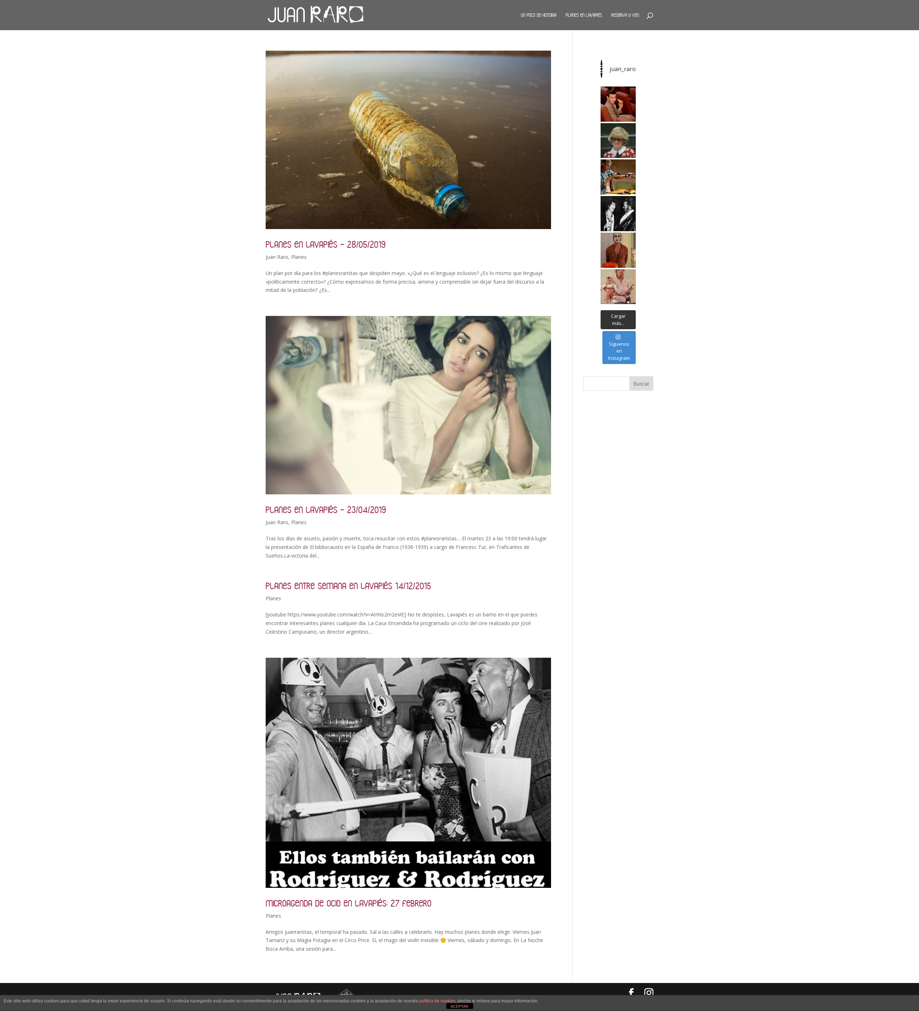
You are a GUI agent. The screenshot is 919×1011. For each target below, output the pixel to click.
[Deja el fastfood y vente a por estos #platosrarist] (618, 104)
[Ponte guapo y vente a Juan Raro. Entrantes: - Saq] (618, 250)
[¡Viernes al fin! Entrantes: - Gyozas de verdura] (618, 213)
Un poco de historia (538, 15)
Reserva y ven (625, 15)
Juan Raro (277, 256)
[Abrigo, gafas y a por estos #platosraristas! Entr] (618, 140)
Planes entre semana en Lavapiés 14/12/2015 (348, 586)
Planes (299, 256)
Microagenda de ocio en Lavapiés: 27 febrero (348, 903)
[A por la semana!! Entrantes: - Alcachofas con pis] (618, 177)
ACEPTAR (459, 1006)
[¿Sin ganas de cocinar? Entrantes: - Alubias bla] (618, 286)
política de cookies (437, 1000)
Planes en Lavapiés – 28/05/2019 (326, 244)
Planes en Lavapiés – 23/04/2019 (326, 509)
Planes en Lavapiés (584, 15)
